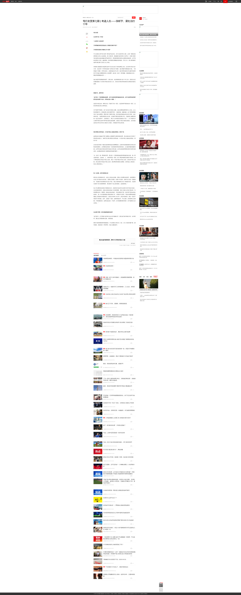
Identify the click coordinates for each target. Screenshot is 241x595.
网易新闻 (144, 17)
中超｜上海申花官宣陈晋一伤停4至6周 (114, 432)
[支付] (218, 1)
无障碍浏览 (20, 1)
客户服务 (123, 593)
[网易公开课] (210, 1)
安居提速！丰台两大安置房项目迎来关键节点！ (149, 37)
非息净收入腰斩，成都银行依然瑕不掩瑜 (148, 134)
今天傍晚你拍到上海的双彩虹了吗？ (113, 544)
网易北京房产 (89, 17)
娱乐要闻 (141, 170)
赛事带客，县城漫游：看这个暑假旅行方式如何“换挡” (118, 356)
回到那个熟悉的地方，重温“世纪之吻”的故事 (118, 331)
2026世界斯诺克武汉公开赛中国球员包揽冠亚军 (116, 512)
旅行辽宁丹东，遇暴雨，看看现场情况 (116, 303)
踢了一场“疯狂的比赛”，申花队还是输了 (114, 425)
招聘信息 (119, 593)
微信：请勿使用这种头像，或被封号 (113, 363)
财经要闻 (141, 113)
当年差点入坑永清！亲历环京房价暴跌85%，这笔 (149, 39)
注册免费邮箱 (230, 1)
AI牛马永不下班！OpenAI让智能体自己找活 (148, 216)
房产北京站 (133, 243)
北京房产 (141, 24)
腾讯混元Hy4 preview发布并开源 (146, 219)
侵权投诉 (145, 593)
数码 (151, 276)
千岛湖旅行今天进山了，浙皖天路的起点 (117, 567)
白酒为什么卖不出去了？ (110, 497)
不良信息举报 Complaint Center (134, 593)
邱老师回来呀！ (110, 266)
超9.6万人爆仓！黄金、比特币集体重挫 (147, 132)
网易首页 (12, 1)
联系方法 (115, 593)
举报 (135, 27)
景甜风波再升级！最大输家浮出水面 (147, 185)
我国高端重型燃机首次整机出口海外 (113, 371)
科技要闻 (141, 196)
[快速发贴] (87, 34)
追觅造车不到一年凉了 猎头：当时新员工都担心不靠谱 (118, 403)
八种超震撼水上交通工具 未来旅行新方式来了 (118, 417)
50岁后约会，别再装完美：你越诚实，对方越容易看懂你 (119, 410)
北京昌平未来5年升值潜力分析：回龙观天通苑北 (149, 42)
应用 (15, 1)
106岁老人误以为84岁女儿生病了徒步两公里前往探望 (120, 294)
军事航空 (156, 276)
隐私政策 (126, 593)
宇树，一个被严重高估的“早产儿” (146, 129)
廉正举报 (142, 593)
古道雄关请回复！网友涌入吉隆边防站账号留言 (116, 490)
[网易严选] (214, 1)
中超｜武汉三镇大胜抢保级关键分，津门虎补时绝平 (117, 442)
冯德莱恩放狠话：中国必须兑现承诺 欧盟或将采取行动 (118, 258)
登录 (225, 1)
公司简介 (112, 593)
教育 (140, 276)
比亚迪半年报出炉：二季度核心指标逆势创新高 (116, 505)
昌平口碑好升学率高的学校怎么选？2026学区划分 (149, 45)
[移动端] (206, 1)
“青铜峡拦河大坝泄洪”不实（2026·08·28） (115, 559)
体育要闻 (141, 138)
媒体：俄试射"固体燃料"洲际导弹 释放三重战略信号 (117, 386)
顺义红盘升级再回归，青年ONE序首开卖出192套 (112, 240)
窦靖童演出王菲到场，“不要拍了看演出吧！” (148, 182)
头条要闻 (141, 71)
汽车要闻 (141, 225)
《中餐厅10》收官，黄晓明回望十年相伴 (148, 188)
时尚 (147, 276)
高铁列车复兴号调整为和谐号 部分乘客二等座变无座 (117, 322)
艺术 (144, 276)
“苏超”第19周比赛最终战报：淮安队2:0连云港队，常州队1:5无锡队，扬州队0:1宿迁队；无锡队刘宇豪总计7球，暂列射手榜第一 (119, 481)
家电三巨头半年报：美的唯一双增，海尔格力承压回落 (118, 457)
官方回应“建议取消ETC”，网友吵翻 (113, 449)
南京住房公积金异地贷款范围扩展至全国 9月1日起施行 (118, 520)
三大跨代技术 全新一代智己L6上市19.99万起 (149, 242)
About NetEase (107, 593)
